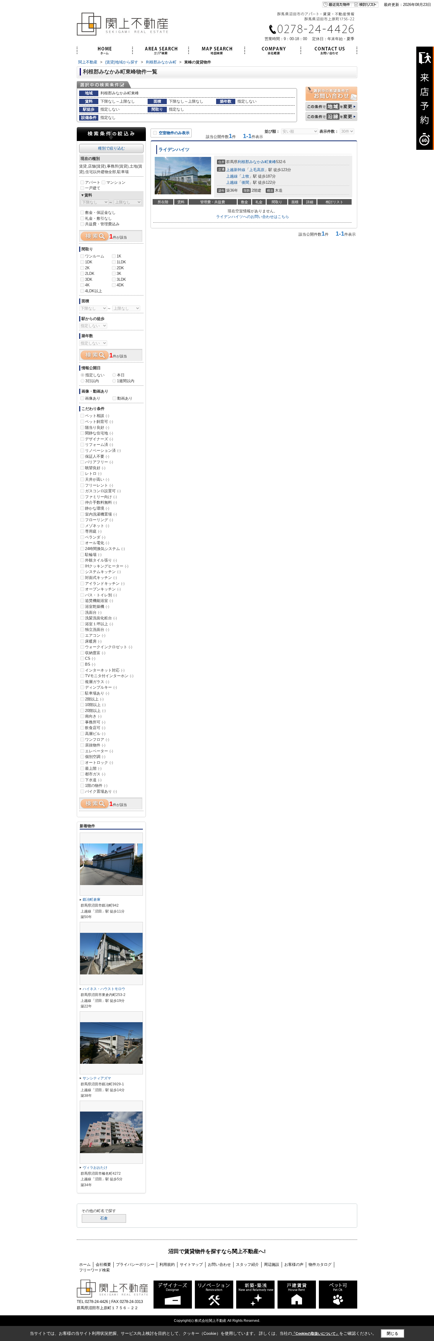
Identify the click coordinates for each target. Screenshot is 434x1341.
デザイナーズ (99, 439)
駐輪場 (93, 554)
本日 (121, 375)
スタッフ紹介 (247, 1264)
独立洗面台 (97, 629)
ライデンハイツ (174, 149)
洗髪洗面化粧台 (101, 618)
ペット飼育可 (99, 421)
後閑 (245, 182)
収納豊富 (95, 653)
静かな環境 (97, 508)
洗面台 (93, 612)
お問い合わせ (219, 1264)
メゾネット (97, 525)
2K (87, 268)
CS (90, 658)
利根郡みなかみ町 (253, 162)
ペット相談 (97, 415)
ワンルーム (94, 256)
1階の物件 (96, 785)
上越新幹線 (235, 170)
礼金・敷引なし (98, 218)
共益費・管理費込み (102, 224)
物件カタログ (320, 1264)
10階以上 (95, 704)
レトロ (93, 473)
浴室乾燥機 (97, 606)
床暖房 (93, 641)
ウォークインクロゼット (108, 647)
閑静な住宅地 (99, 433)
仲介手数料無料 (101, 502)
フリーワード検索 (94, 1270)
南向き (93, 716)
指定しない (95, 375)
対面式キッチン (101, 577)
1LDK (121, 262)
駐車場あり (97, 693)
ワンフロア (97, 739)
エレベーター (99, 751)
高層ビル (95, 733)
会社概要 (103, 1264)
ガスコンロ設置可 (103, 491)
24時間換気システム (105, 548)
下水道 (93, 780)
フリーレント (99, 485)
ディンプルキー (101, 687)
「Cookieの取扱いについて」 (315, 1334)
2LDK (89, 273)
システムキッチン (103, 571)
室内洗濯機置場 (101, 514)
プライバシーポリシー (135, 1264)
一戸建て (92, 188)
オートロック (99, 762)
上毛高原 (257, 170)
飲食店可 (95, 728)
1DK (88, 262)
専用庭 (93, 531)
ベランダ (95, 537)
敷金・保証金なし (100, 212)
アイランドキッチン (105, 583)
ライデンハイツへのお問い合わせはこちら (252, 216)
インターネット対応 (105, 670)
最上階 (93, 768)
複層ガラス (97, 681)
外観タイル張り (101, 560)
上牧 (245, 176)
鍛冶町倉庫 (91, 899)
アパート (92, 182)
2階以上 (94, 699)
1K (119, 256)
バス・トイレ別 (101, 595)
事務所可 (95, 722)
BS (90, 664)
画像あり (92, 398)
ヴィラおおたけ (95, 1168)
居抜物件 (95, 745)
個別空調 (95, 756)
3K (119, 273)
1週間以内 (125, 381)
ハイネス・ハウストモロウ (104, 989)
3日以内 (92, 381)
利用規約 (167, 1264)
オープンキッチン (103, 589)
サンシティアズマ (97, 1078)
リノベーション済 (103, 450)
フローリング (99, 520)
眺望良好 (95, 468)
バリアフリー (99, 462)
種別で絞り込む (111, 148)
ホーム (85, 1264)
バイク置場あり (101, 791)
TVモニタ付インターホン (109, 676)
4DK (120, 285)
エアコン (95, 635)
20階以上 (95, 710)
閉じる (392, 1333)
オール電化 (97, 543)
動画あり (125, 398)
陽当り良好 (97, 427)
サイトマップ (191, 1264)
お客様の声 (294, 1264)
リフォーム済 (99, 444)
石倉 (104, 1218)
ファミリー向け (101, 497)
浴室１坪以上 (99, 624)
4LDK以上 (93, 291)
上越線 (232, 176)
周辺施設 (271, 1264)
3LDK (121, 279)
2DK (120, 268)
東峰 (272, 162)
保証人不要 (97, 456)
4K (87, 285)
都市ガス (95, 774)
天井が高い (97, 479)
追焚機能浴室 (99, 600)
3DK (88, 279)
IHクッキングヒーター (106, 566)
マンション (115, 182)
